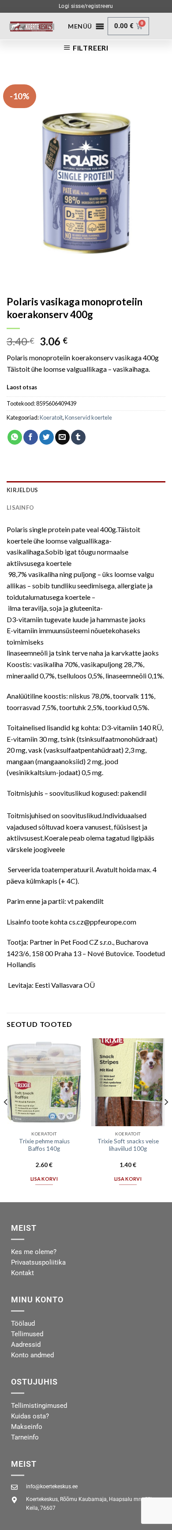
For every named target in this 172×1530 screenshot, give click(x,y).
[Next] (165, 1119)
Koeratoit (51, 417)
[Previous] (6, 1119)
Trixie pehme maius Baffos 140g (44, 1145)
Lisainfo (20, 507)
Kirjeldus (22, 489)
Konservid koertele (88, 417)
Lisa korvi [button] (44, 1179)
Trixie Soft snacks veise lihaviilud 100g (128, 1145)
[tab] (86, 490)
